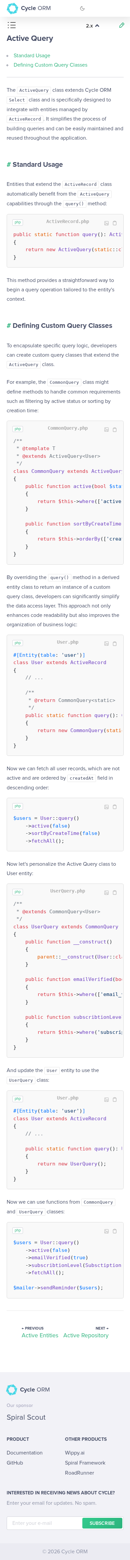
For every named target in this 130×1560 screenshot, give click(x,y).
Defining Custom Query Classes (50, 65)
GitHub (15, 1463)
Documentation (25, 1453)
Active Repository (86, 1336)
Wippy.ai (75, 1453)
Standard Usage (32, 55)
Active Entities (40, 1336)
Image (106, 223)
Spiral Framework (85, 1463)
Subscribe (102, 1523)
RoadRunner (79, 1473)
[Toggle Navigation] (119, 8)
